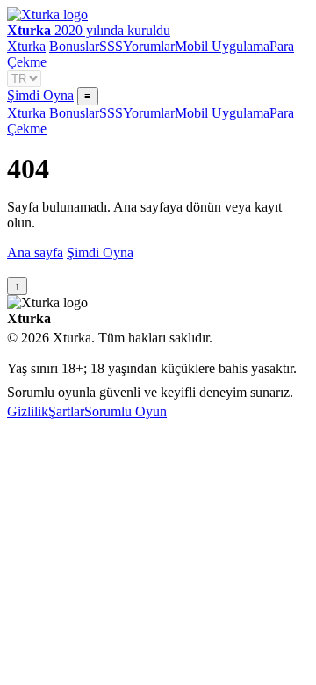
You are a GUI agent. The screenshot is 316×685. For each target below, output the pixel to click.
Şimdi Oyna (40, 95)
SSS (111, 46)
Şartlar (66, 411)
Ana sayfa (35, 252)
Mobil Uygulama (222, 46)
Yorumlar (149, 46)
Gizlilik (27, 411)
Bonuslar (74, 46)
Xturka (26, 46)
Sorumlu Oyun (125, 411)
